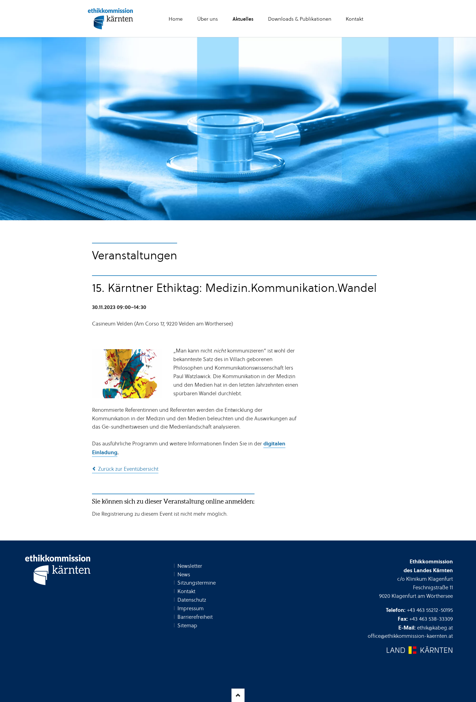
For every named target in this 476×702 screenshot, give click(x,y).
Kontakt (186, 591)
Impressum (190, 608)
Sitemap (187, 625)
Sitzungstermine (196, 583)
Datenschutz (191, 600)
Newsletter (189, 566)
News (183, 574)
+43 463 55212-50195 (430, 610)
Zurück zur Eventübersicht (128, 469)
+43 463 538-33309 (431, 619)
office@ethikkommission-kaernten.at (410, 636)
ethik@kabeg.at (435, 627)
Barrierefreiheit (195, 617)
